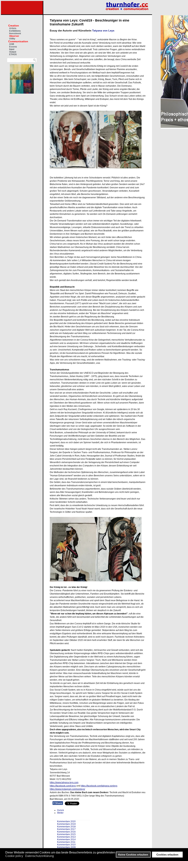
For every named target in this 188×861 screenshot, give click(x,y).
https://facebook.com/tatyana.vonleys (99, 785)
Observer (14, 36)
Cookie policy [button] (14, 856)
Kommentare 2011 (66, 842)
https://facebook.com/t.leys (63, 785)
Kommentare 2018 (66, 826)
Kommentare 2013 (66, 837)
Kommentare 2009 (66, 847)
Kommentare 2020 (66, 821)
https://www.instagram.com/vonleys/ (67, 789)
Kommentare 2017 (66, 829)
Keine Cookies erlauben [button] (133, 854)
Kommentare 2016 (66, 831)
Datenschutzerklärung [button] (39, 856)
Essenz (13, 46)
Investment (15, 33)
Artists (12, 28)
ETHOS (13, 54)
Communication (18, 41)
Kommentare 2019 (66, 824)
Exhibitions (15, 31)
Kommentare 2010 (66, 844)
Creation (13, 25)
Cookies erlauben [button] (167, 854)
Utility (12, 38)
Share (57, 803)
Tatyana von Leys (103, 30)
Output (12, 52)
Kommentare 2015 (66, 834)
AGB (11, 44)
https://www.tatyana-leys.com (64, 782)
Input (11, 49)
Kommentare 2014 (66, 839)
